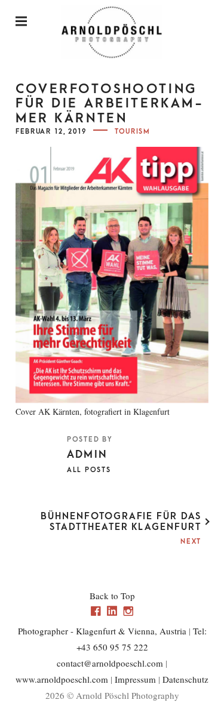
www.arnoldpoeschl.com (62, 679)
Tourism (133, 131)
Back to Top (112, 596)
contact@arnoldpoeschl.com (110, 663)
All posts (89, 470)
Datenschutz (185, 679)
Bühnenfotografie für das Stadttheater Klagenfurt (121, 521)
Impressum (135, 679)
